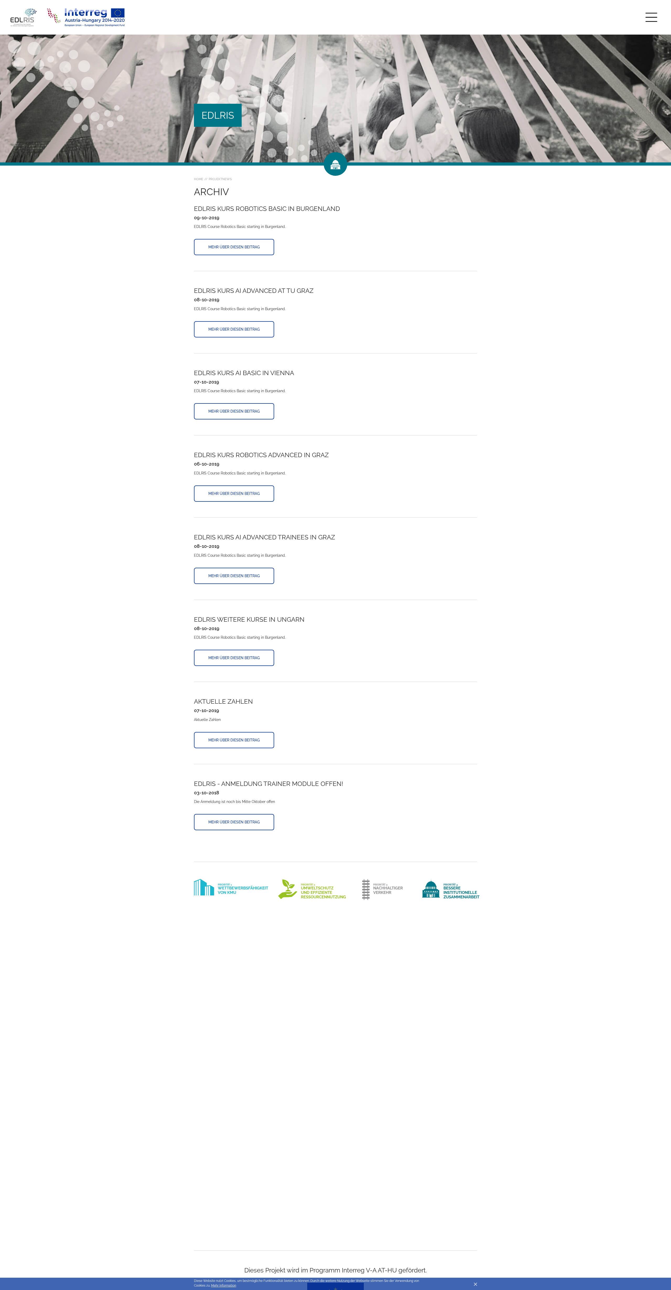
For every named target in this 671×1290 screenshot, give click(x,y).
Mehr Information (223, 1285)
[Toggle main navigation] (651, 17)
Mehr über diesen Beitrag (234, 247)
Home (198, 179)
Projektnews (220, 179)
